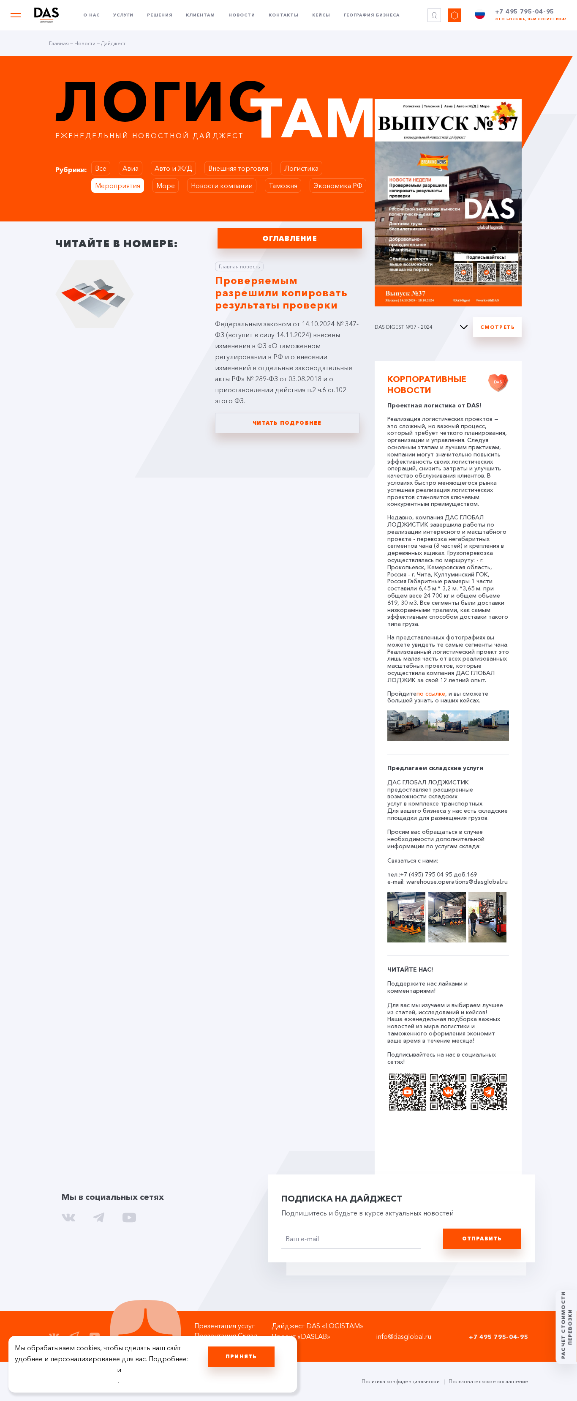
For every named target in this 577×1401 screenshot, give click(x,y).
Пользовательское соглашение (488, 1381)
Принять (241, 1356)
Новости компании (222, 185)
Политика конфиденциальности (401, 1381)
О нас (91, 15)
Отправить (482, 1238)
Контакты (284, 15)
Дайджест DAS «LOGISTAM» (317, 1326)
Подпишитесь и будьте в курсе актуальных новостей (367, 1213)
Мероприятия (117, 185)
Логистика (301, 168)
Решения (159, 15)
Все (100, 168)
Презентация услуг (224, 1326)
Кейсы (321, 15)
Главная (59, 43)
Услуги (123, 15)
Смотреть (497, 327)
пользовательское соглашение (65, 1369)
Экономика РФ (337, 185)
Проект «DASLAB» (301, 1336)
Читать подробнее (287, 423)
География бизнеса (372, 15)
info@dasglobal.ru (403, 1336)
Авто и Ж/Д (173, 168)
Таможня (283, 185)
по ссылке (430, 693)
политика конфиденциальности (66, 1380)
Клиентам (200, 15)
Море (165, 185)
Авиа (130, 168)
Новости (242, 15)
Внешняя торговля (238, 168)
